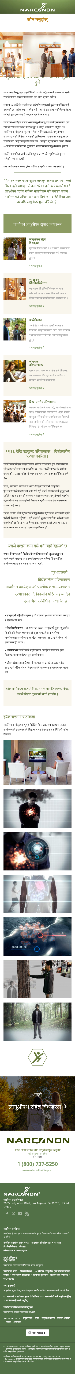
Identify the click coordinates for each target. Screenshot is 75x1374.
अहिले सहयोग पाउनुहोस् (37, 1153)
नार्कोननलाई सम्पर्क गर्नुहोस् (17, 1300)
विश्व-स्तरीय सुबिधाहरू (21, 1274)
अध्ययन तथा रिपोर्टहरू (59, 1274)
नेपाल (8, 1322)
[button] (37, 1334)
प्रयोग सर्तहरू (65, 1346)
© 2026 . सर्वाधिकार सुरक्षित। (20, 1346)
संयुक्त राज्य (27, 1318)
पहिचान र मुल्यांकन (40, 1274)
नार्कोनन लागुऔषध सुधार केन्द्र (16, 1242)
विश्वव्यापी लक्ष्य (26, 1271)
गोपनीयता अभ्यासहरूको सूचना (15, 1349)
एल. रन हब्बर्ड (8, 1278)
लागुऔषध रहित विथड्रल (37, 241)
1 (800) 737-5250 (37, 1164)
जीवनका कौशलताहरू (36, 363)
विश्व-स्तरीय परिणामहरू (42, 402)
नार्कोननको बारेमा (10, 1271)
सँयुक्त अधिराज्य (48, 1318)
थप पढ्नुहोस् (35, 266)
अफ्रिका (17, 1322)
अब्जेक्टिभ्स (35, 320)
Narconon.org (11, 1318)
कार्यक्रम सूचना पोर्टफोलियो (28, 1296)
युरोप (37, 1318)
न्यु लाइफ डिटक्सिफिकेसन (38, 281)
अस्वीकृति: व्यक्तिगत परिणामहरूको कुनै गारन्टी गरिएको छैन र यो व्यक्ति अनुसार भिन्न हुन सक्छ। (36, 1350)
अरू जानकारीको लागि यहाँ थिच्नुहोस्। (37, 1170)
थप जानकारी (8, 1296)
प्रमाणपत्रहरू (21, 1250)
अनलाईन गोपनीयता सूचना (49, 1346)
